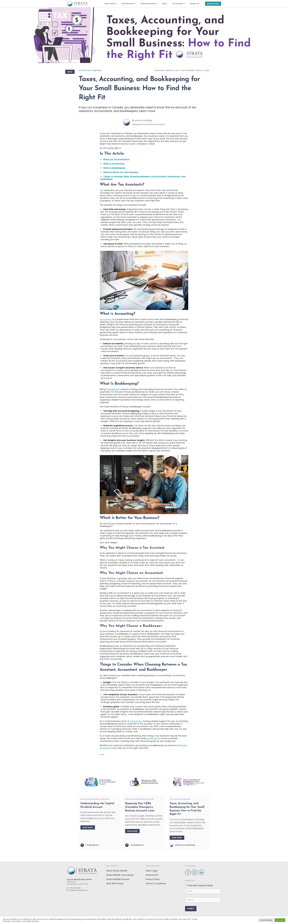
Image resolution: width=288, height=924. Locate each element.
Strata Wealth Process (117, 879)
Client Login (152, 870)
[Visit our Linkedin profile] (201, 872)
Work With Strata (115, 883)
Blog (164, 3)
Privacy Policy (153, 879)
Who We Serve (128, 3)
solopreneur (136, 721)
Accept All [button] (280, 920)
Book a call (213, 4)
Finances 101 (152, 875)
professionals (154, 738)
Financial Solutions (148, 3)
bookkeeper (113, 389)
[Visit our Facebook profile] (188, 872)
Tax (101, 190)
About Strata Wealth (116, 870)
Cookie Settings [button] (266, 920)
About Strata (110, 3)
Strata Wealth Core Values (120, 875)
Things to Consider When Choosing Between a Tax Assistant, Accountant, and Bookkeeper (143, 177)
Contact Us (194, 3)
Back (70, 72)
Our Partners (178, 3)
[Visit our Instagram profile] (194, 872)
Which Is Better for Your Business (120, 172)
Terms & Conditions (156, 883)
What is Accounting (113, 163)
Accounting (85, 70)
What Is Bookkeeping (114, 168)
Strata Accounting (142, 120)
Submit (190, 908)
